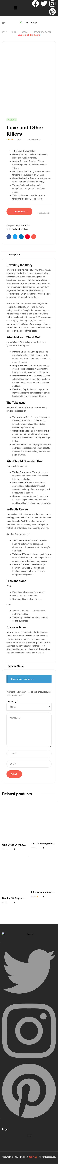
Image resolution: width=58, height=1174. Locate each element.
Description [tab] (13, 254)
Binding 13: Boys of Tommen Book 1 (12, 899)
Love (26, 229)
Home (4, 32)
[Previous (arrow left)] (4, 1171)
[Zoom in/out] (4, 1166)
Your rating (11, 701)
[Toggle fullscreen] (13, 1166)
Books (24, 32)
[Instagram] (52, 3)
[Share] (23, 1166)
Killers (20, 229)
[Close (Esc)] (32, 1166)
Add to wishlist (43, 213)
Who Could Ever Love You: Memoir (13, 846)
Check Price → (21, 211)
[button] (15, 8)
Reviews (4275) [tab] (15, 666)
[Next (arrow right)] (13, 1171)
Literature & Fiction (42, 32)
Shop (14, 32)
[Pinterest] (52, 11)
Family (14, 229)
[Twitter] (43, 3)
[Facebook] (35, 3)
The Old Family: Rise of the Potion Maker (43, 845)
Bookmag (32, 1156)
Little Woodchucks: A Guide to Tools (42, 893)
